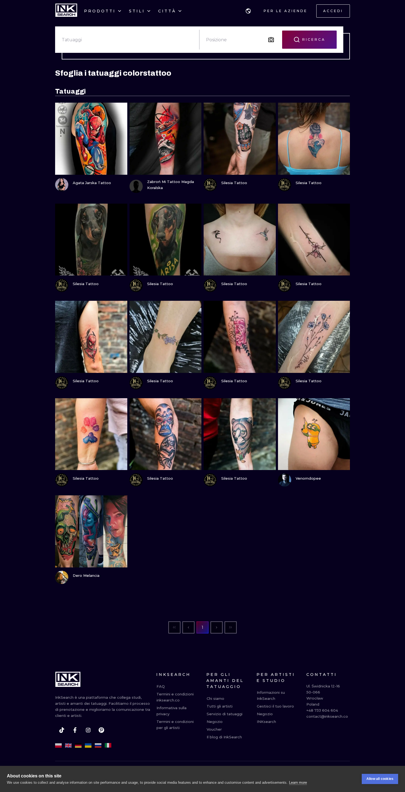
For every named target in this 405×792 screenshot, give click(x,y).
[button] (248, 11)
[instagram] (88, 730)
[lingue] (248, 11)
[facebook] (75, 730)
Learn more (298, 782)
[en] (68, 745)
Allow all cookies (379, 779)
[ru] (98, 745)
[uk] (88, 745)
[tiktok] (61, 730)
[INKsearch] (66, 11)
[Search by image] (271, 39)
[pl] (58, 745)
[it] (108, 745)
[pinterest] (101, 730)
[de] (78, 745)
